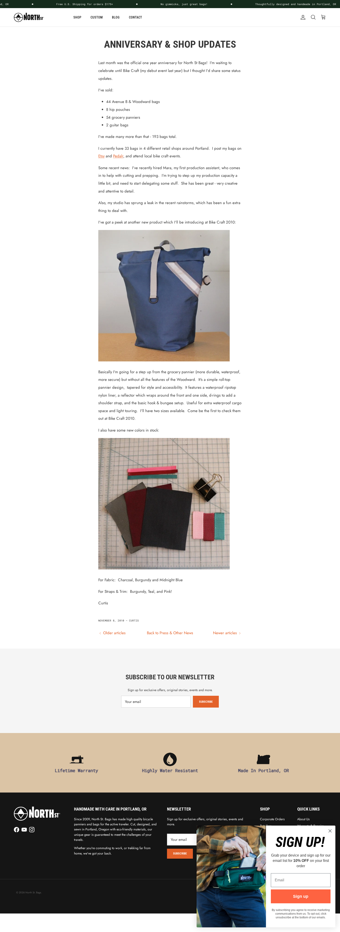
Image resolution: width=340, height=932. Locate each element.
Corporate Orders (272, 819)
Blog (116, 17)
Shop (77, 17)
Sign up (300, 896)
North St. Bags (33, 892)
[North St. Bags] (29, 17)
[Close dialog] (330, 830)
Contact (135, 17)
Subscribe (206, 701)
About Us (303, 819)
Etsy (101, 156)
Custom (96, 17)
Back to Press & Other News (170, 633)
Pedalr (118, 156)
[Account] (302, 17)
